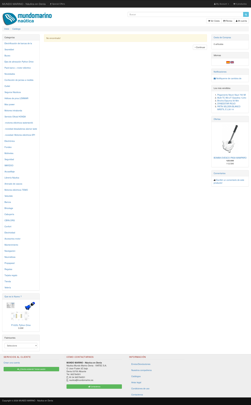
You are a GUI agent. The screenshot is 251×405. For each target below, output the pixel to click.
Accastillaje (10, 171)
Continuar (200, 47)
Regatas (8, 269)
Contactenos (137, 394)
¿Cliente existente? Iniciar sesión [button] (32, 369)
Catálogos (136, 376)
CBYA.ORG (10, 220)
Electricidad (10, 232)
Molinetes (9, 153)
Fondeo (8, 147)
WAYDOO (9, 165)
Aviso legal (136, 382)
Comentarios (219, 173)
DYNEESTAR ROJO (226, 103)
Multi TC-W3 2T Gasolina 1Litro (231, 97)
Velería (8, 287)
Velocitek (9, 195)
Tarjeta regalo (11, 275)
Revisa (228, 20)
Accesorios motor (12, 238)
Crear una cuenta (12, 362)
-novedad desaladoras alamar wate (21, 128)
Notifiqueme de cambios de (228, 78)
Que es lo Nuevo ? (13, 296)
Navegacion (10, 250)
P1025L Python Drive (21, 325)
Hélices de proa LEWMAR (16, 98)
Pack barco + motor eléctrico (18, 67)
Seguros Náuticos (13, 92)
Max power (10, 104)
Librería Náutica (12, 177)
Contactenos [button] (95, 386)
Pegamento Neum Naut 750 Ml (231, 94)
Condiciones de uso (140, 388)
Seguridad (9, 159)
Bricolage (9, 208)
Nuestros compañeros (141, 370)
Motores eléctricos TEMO (16, 189)
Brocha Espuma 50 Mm (228, 100)
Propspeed (10, 263)
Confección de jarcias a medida (19, 79)
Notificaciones (220, 71)
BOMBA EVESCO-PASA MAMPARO (230, 157)
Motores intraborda (13, 110)
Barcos (8, 202)
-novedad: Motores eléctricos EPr (20, 134)
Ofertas (217, 119)
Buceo (7, 55)
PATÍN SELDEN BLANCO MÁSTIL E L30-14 (228, 108)
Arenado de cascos (13, 183)
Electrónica (10, 141)
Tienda (8, 281)
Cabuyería (9, 214)
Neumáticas (10, 256)
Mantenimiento (11, 244)
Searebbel (9, 49)
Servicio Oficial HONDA (15, 116)
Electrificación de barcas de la (18, 43)
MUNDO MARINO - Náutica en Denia (24, 4)
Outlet (7, 86)
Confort (8, 226)
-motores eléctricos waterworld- (19, 122)
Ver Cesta (215, 20)
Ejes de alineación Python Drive (19, 61)
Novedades (10, 73)
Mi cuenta (242, 20)
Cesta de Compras (222, 37)
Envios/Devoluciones (140, 364)
